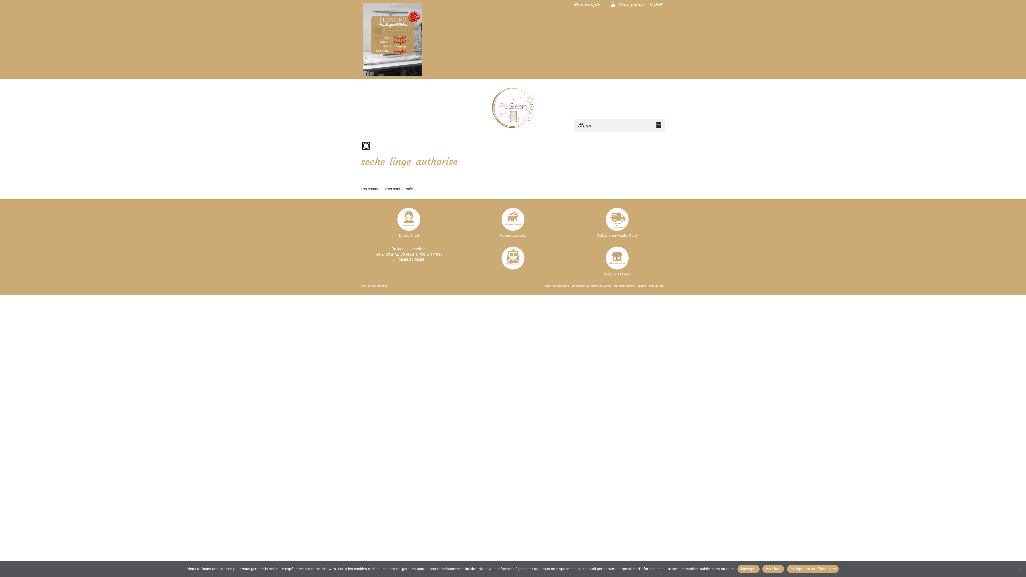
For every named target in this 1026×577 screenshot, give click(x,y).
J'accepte (748, 569)
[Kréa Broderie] (513, 107)
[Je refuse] (1019, 569)
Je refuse (773, 569)
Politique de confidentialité (813, 569)
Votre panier (640, 5)
